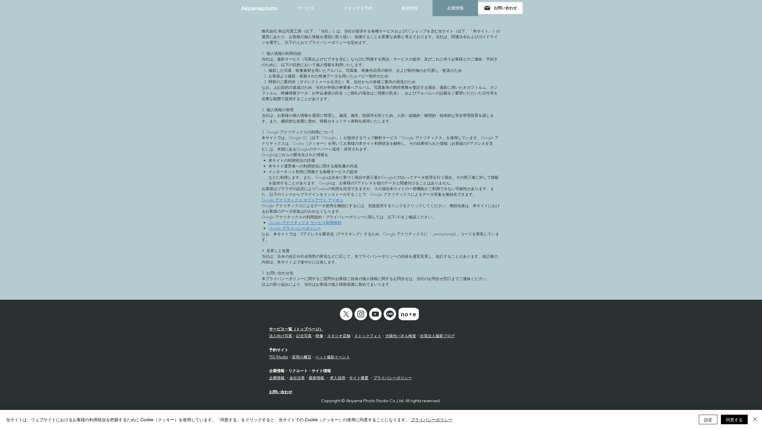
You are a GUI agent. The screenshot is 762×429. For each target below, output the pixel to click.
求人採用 (337, 377)
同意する (734, 419)
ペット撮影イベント (332, 357)
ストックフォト (367, 335)
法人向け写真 (280, 335)
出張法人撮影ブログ (437, 335)
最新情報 (317, 377)
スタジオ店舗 (338, 335)
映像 (319, 335)
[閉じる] (754, 419)
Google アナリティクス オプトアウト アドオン (302, 200)
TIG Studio (278, 357)
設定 (708, 419)
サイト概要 (358, 377)
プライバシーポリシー (392, 377)
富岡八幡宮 (301, 357)
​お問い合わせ (280, 391)
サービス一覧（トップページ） (296, 329)
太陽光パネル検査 (400, 335)
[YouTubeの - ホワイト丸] (375, 314)
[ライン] (390, 314)
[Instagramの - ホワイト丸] (361, 314)
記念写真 (304, 335)
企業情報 (277, 377)
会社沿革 (297, 377)
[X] (346, 314)
